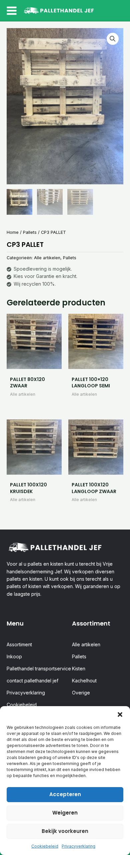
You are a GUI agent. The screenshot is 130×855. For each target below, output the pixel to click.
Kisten (78, 668)
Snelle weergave (34, 363)
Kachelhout (84, 680)
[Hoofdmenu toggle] (12, 11)
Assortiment (19, 644)
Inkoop (14, 656)
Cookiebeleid (44, 846)
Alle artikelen (47, 257)
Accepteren (65, 794)
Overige (81, 692)
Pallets (30, 232)
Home (13, 232)
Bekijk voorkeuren (65, 831)
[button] (120, 714)
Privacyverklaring (78, 846)
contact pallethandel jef (32, 680)
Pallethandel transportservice (39, 668)
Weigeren (65, 812)
